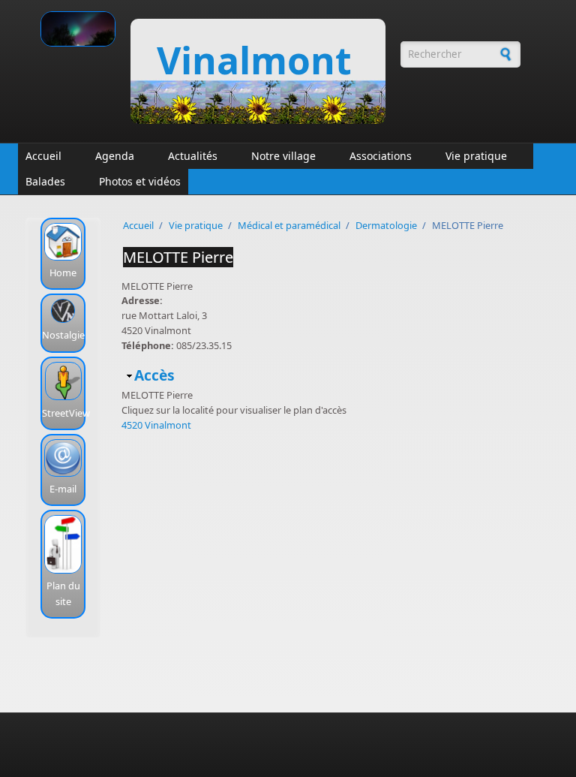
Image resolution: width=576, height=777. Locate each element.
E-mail (63, 488)
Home (63, 272)
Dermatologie (386, 225)
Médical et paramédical (289, 225)
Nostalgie (63, 335)
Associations (381, 156)
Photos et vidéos (140, 181)
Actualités (193, 156)
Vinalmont (254, 60)
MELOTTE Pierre (178, 257)
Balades (45, 181)
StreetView (66, 413)
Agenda (114, 156)
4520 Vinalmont (156, 425)
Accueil (44, 156)
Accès (154, 375)
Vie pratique (476, 156)
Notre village (283, 156)
